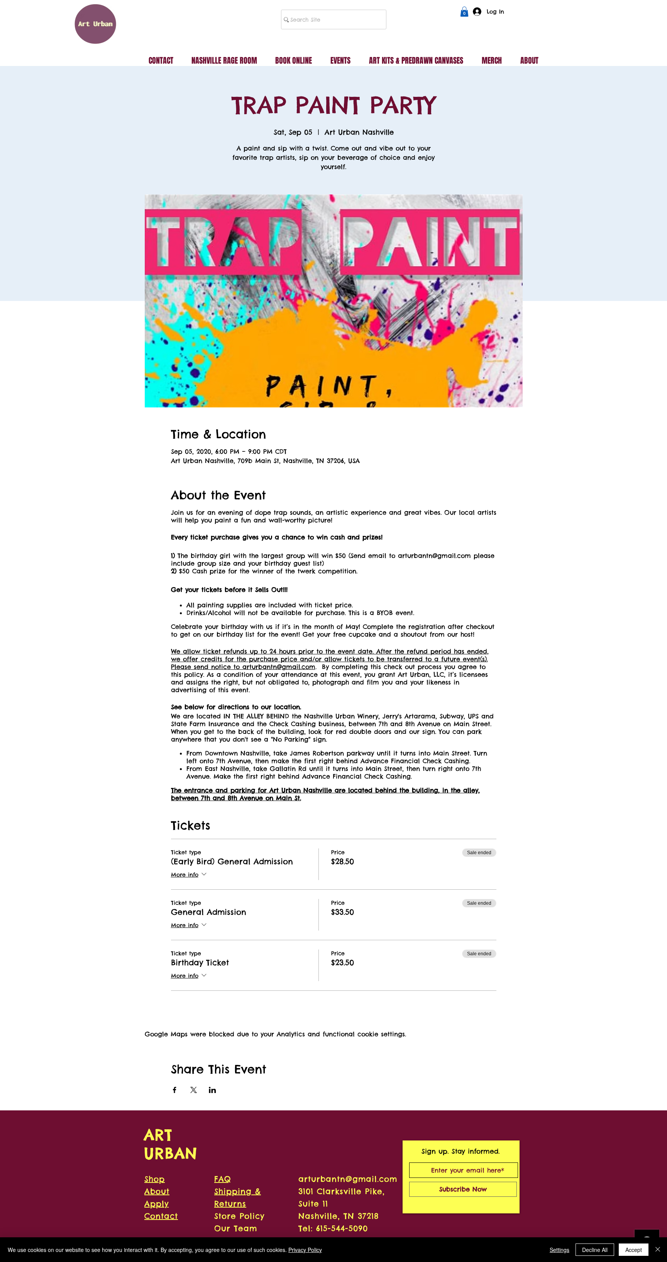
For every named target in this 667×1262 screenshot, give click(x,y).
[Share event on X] (193, 1090)
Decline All (595, 1250)
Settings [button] (559, 1250)
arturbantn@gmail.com (347, 1179)
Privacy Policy (305, 1250)
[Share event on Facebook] (174, 1090)
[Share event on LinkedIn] (212, 1090)
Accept (633, 1250)
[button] (464, 12)
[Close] (657, 1249)
